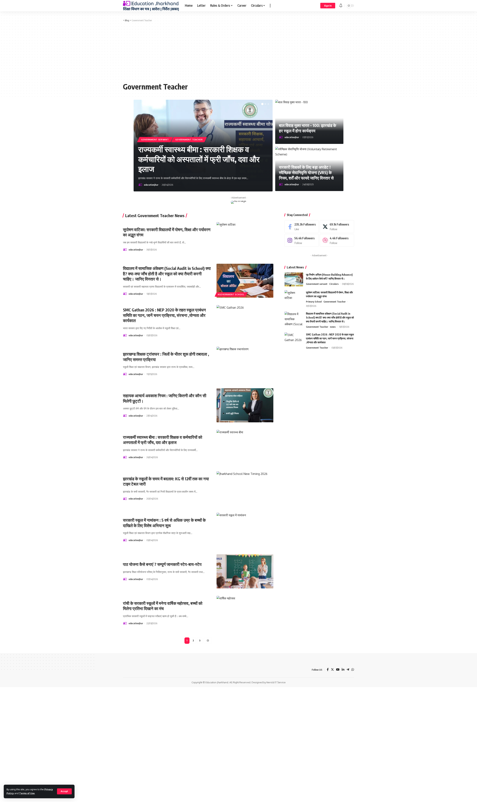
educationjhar (151, 184)
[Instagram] (302, 240)
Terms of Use (27, 793)
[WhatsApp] (352, 669)
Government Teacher (189, 139)
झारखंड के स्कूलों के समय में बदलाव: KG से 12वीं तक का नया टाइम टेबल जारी (166, 481)
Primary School (314, 301)
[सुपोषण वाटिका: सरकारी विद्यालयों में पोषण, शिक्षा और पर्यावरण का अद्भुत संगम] (245, 239)
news (333, 326)
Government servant (155, 139)
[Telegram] (348, 669)
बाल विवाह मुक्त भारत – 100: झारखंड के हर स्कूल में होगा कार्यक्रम (307, 128)
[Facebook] (302, 226)
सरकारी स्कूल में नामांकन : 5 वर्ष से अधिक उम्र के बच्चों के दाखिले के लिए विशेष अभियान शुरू (164, 522)
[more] (270, 5)
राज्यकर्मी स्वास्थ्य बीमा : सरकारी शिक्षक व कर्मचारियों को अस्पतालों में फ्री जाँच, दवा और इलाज (199, 159)
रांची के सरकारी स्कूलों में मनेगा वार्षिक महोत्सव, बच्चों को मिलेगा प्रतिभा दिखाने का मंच (162, 606)
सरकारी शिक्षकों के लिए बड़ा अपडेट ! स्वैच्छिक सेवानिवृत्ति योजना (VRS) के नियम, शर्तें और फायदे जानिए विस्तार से (306, 172)
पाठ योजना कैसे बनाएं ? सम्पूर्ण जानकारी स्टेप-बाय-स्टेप (162, 564)
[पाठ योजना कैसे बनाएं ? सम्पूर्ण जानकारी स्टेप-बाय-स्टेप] (245, 571)
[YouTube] (337, 669)
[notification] (341, 6)
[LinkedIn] (343, 669)
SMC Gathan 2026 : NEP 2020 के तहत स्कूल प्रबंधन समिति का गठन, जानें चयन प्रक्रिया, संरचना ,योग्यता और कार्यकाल (164, 315)
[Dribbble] (337, 240)
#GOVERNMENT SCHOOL (231, 294)
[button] (262, 104)
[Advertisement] (238, 52)
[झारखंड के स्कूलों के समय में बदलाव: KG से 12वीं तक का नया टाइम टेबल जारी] (245, 488)
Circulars (334, 283)
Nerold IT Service (276, 682)
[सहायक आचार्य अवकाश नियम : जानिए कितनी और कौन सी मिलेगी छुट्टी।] (245, 405)
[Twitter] (337, 226)
